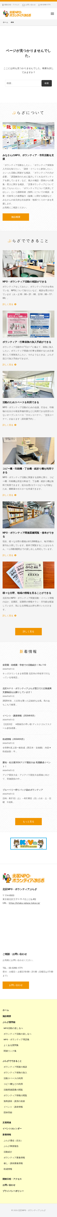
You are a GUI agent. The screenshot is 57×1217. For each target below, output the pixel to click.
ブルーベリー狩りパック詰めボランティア (23, 790)
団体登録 (8, 1112)
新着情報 (7, 1134)
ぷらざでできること (12, 1061)
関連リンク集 (10, 1051)
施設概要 (15, 217)
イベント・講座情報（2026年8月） (19, 715)
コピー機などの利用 (13, 1084)
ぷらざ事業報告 (11, 1146)
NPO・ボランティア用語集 (16, 1039)
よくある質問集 (11, 1045)
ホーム (6, 1010)
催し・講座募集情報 (13, 1163)
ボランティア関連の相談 (15, 1067)
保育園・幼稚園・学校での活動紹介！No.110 (24, 665)
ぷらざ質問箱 (9, 1022)
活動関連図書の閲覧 (13, 1089)
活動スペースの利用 (13, 1078)
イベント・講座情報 (13, 1107)
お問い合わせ (31, 5)
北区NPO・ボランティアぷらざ (32, 1210)
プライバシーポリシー (13, 1191)
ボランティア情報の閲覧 (15, 1095)
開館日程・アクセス (11, 5)
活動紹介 (8, 1152)
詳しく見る (8, 304)
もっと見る (28, 821)
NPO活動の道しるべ (13, 1028)
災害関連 (7, 1122)
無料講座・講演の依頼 (14, 1101)
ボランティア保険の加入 (15, 1072)
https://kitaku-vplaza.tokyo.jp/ (24, 903)
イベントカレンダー (12, 1128)
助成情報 (8, 1169)
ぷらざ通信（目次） (13, 1140)
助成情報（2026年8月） (14, 739)
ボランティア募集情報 (14, 1157)
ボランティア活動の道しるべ (17, 1034)
